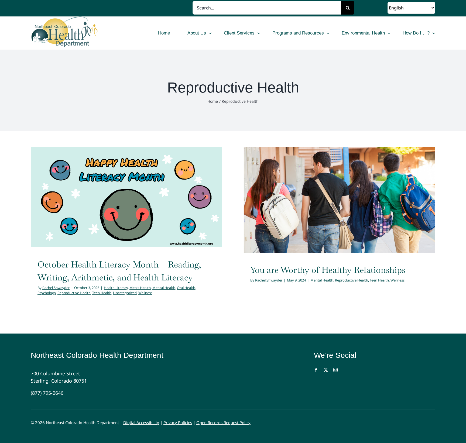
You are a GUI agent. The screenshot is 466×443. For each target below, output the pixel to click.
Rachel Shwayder (56, 287)
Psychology (151, 204)
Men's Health (85, 204)
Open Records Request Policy (223, 422)
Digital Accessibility (141, 422)
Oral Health (131, 204)
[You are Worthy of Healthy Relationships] (339, 200)
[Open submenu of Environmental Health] (389, 33)
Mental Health (108, 204)
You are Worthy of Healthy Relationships (327, 269)
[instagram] (335, 370)
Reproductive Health (178, 204)
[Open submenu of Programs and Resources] (328, 33)
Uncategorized (125, 210)
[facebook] (316, 370)
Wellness (145, 210)
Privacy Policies (177, 422)
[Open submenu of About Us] (210, 33)
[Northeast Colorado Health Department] (81, 33)
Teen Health (101, 292)
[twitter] (326, 370)
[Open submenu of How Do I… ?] (433, 33)
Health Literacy (61, 204)
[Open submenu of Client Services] (258, 33)
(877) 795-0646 (47, 393)
